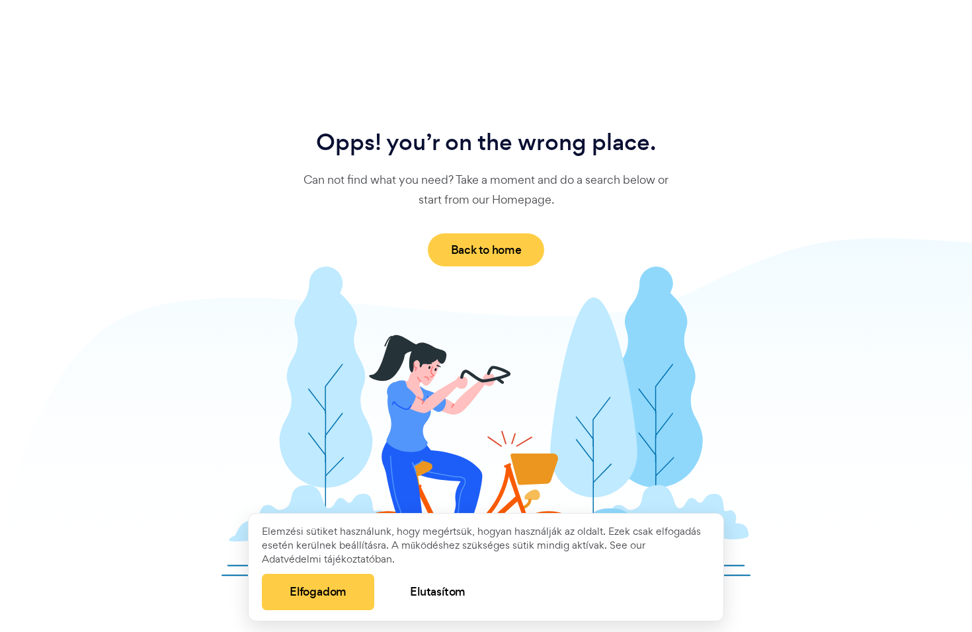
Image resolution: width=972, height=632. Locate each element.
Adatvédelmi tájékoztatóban (327, 559)
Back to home (486, 250)
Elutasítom (438, 592)
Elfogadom (318, 592)
